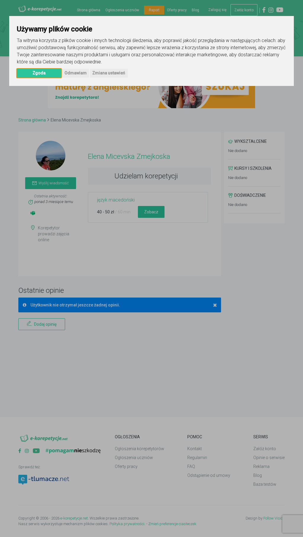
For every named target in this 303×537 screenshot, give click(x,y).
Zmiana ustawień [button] (108, 73)
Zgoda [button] (39, 73)
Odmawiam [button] (76, 73)
